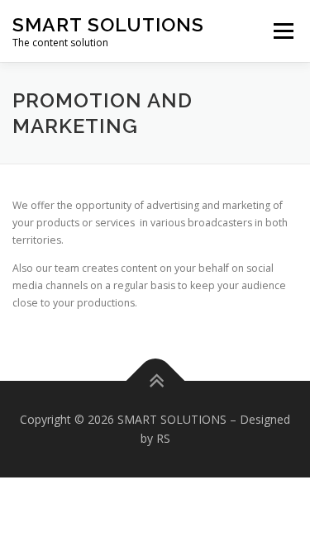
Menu (282, 31)
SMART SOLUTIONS (108, 24)
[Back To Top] (155, 380)
